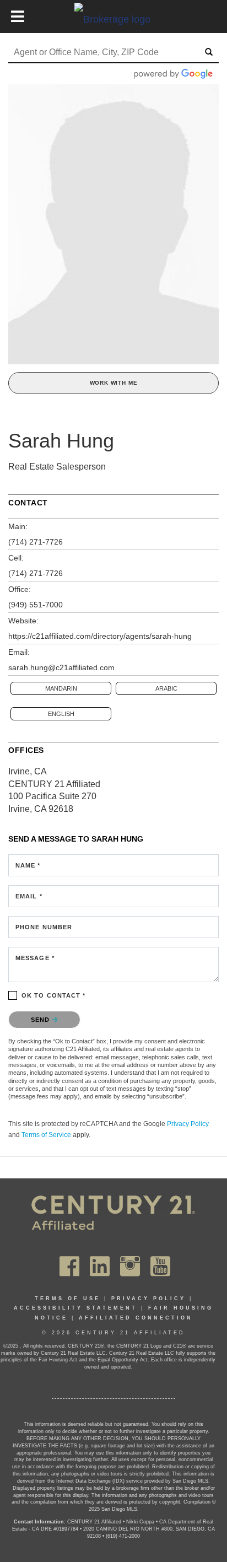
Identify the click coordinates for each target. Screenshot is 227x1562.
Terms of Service (46, 1135)
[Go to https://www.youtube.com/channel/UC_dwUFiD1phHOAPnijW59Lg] (160, 1266)
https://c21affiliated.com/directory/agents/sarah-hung (100, 636)
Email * (28, 896)
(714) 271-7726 (35, 541)
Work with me (114, 383)
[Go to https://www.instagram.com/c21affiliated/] (130, 1266)
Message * (35, 958)
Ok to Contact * (53, 995)
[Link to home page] (113, 18)
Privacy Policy (188, 1124)
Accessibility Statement (75, 1308)
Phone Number (43, 927)
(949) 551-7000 (35, 604)
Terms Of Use (67, 1298)
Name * (28, 865)
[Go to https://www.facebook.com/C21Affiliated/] (69, 1266)
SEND (41, 1019)
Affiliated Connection (136, 1318)
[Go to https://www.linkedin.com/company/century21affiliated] (100, 1266)
